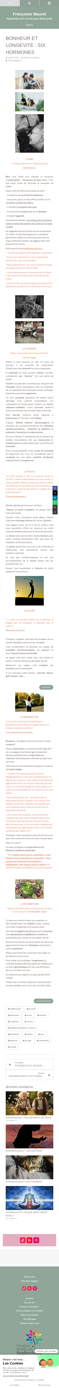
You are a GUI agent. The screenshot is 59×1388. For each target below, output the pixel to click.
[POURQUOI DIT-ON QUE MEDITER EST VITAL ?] (29, 1198)
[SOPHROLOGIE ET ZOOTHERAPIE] (29, 1167)
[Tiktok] (23, 1240)
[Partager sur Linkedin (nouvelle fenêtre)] (55, 497)
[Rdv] (49, 3)
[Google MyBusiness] (29, 1240)
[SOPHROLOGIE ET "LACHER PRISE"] (29, 1136)
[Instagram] (36, 1240)
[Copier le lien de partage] (55, 512)
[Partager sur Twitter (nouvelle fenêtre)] (55, 493)
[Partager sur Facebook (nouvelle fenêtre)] (55, 488)
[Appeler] (10, 3)
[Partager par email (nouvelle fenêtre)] (55, 507)
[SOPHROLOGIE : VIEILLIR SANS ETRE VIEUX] (29, 1103)
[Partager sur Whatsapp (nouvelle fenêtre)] (55, 502)
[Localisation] (29, 3)
